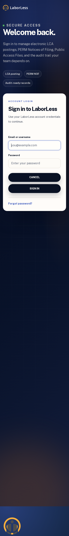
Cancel (34, 177)
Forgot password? (20, 203)
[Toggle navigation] (61, 7)
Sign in (34, 188)
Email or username (19, 137)
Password (14, 155)
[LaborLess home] (12, 526)
